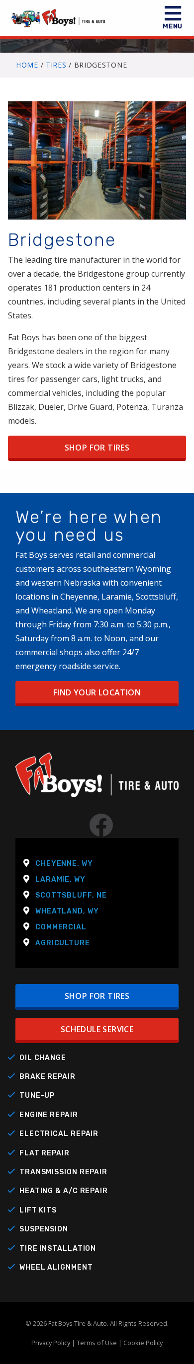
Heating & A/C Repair (63, 1191)
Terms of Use (97, 1342)
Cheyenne (78, 596)
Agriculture (62, 943)
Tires (56, 65)
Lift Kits (38, 1210)
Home (27, 65)
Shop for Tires (97, 447)
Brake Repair (47, 1076)
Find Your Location (97, 692)
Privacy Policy (50, 1342)
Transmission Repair (63, 1172)
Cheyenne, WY (64, 863)
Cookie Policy (143, 1342)
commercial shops (49, 652)
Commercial (61, 927)
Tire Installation (57, 1248)
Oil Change (42, 1058)
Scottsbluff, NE (71, 895)
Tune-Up (37, 1095)
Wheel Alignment (56, 1267)
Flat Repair (44, 1153)
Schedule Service (97, 1029)
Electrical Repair (58, 1134)
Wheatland (51, 610)
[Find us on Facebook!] (97, 831)
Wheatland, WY (67, 911)
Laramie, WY (60, 879)
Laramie (116, 596)
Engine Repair (48, 1115)
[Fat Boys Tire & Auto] (97, 781)
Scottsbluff (156, 596)
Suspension (43, 1229)
